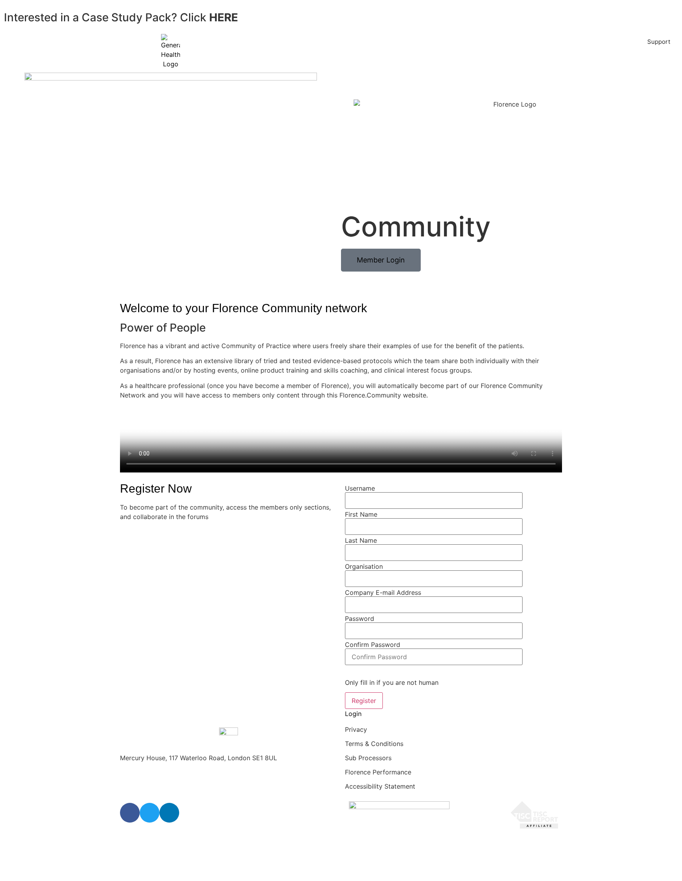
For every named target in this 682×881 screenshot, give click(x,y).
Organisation (364, 566)
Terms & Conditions (374, 744)
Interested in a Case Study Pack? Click (121, 17)
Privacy (356, 729)
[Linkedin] (169, 813)
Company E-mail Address (383, 592)
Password (359, 618)
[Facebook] (130, 813)
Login (353, 714)
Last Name (361, 540)
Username (360, 488)
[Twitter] (149, 813)
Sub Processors (368, 758)
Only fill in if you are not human (391, 682)
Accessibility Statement (380, 786)
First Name (361, 514)
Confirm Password (372, 644)
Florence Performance (378, 772)
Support (658, 41)
